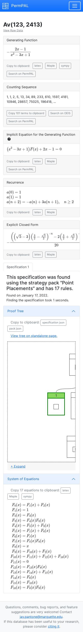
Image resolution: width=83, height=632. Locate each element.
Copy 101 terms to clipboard (26, 113)
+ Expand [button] (18, 466)
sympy (65, 65)
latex (37, 65)
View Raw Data (13, 30)
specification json (53, 322)
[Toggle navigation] (75, 6)
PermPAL (19, 5)
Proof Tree (15, 311)
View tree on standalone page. (34, 336)
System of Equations (23, 479)
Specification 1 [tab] (18, 267)
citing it (53, 626)
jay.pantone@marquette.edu (41, 617)
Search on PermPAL (21, 73)
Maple (51, 65)
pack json (15, 328)
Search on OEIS (60, 113)
